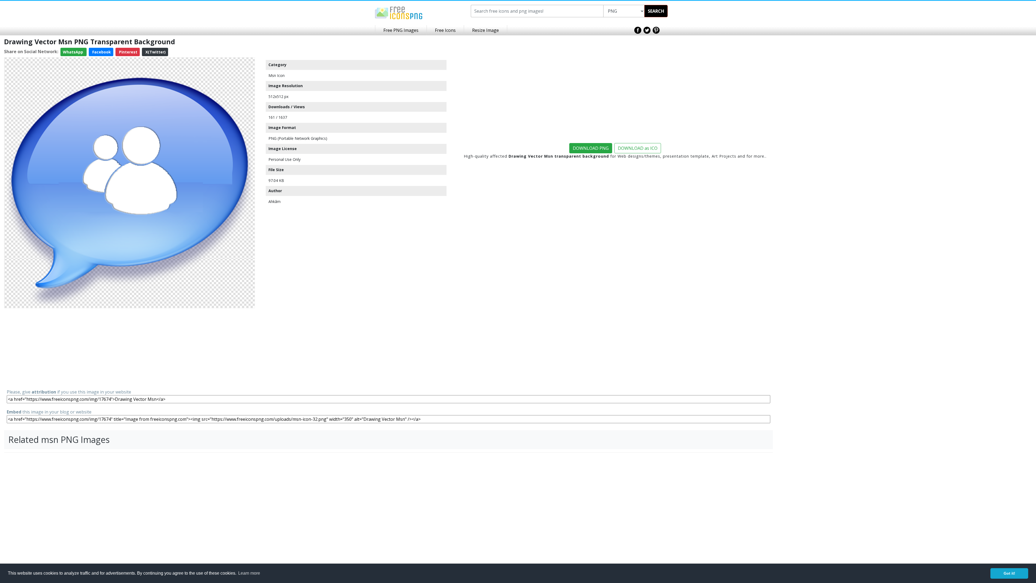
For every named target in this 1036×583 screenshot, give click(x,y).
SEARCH (656, 11)
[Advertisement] (129, 348)
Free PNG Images (400, 30)
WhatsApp (73, 52)
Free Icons (445, 30)
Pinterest (127, 52)
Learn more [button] (249, 573)
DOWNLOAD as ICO (637, 148)
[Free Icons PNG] (398, 12)
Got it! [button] (1009, 573)
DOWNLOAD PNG (591, 148)
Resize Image (485, 30)
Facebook (101, 52)
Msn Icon (276, 75)
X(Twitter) (155, 52)
